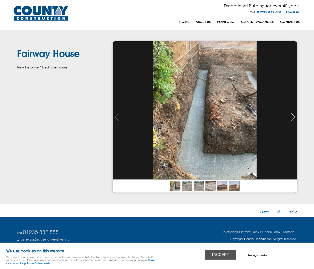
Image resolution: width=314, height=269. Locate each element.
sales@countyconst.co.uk (47, 239)
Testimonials (230, 232)
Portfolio (225, 21)
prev (265, 211)
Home (184, 21)
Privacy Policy (250, 232)
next (291, 211)
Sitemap (288, 232)
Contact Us (290, 21)
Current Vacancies (257, 21)
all (278, 211)
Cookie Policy (271, 232)
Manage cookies (257, 255)
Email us (293, 11)
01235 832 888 (269, 11)
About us (203, 21)
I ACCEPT (220, 255)
